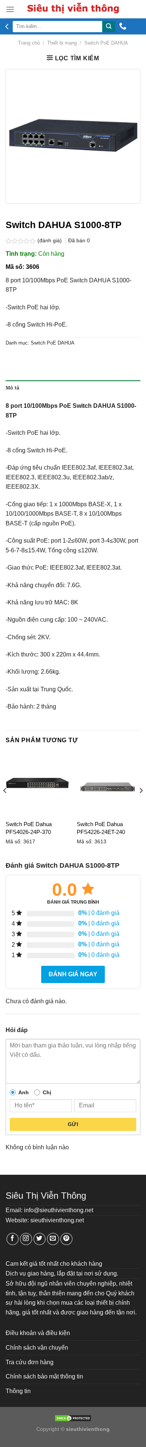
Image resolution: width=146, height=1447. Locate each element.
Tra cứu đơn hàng (30, 1362)
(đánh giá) (50, 240)
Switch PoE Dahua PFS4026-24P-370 (29, 828)
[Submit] (108, 26)
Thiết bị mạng (62, 43)
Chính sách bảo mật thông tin (44, 1376)
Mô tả (12, 387)
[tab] (73, 387)
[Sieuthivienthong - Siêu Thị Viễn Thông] (73, 9)
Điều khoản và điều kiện (38, 1333)
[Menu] (10, 9)
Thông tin (18, 1391)
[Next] (141, 806)
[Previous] (5, 806)
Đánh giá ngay (73, 974)
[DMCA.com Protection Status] (73, 1418)
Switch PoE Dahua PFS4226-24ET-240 (101, 828)
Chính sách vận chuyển (37, 1347)
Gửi (73, 1124)
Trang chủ (29, 43)
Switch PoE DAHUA (106, 43)
